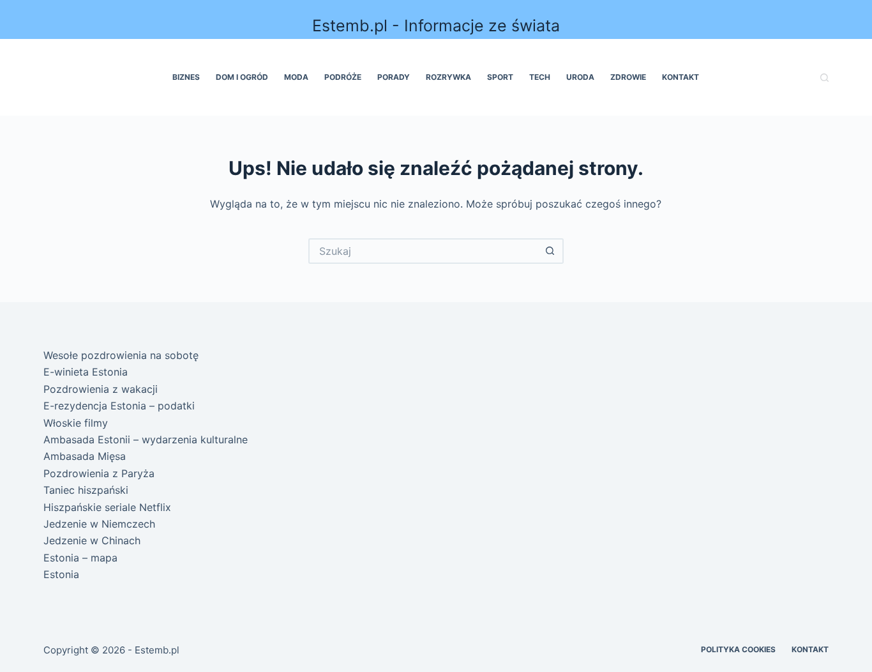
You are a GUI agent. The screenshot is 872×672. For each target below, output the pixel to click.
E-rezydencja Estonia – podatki (119, 405)
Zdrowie (628, 77)
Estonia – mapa (80, 557)
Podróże (342, 77)
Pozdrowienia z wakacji (100, 389)
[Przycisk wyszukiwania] (551, 251)
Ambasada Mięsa (84, 456)
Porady (393, 77)
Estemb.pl (157, 650)
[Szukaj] (824, 77)
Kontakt (680, 77)
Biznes (186, 77)
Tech (539, 77)
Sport (500, 77)
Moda (296, 77)
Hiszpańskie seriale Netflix (107, 507)
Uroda (580, 77)
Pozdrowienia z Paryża (98, 473)
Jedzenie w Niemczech (99, 523)
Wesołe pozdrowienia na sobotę (121, 355)
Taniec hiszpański (85, 490)
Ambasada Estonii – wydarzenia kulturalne (145, 439)
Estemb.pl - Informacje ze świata (436, 25)
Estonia (61, 574)
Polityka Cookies (738, 649)
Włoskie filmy (75, 422)
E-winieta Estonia (85, 371)
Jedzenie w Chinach (91, 540)
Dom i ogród (242, 77)
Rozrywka (448, 77)
